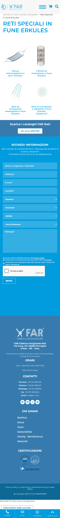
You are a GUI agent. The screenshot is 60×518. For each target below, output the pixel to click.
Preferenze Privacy (39, 487)
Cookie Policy (24, 487)
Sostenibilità (24, 432)
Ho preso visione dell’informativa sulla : (24, 258)
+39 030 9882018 (34, 382)
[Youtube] (37, 402)
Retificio (22, 417)
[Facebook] (22, 402)
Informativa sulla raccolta (17, 507)
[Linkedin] (27, 402)
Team (20, 427)
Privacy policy (39, 258)
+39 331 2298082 (35, 389)
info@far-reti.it (33, 395)
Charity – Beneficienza (30, 436)
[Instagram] (32, 402)
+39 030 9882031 (34, 385)
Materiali (22, 441)
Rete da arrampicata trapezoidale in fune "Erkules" (15, 110)
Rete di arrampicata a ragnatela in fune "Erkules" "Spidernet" (41, 110)
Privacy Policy (11, 487)
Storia (20, 422)
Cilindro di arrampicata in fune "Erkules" (41, 73)
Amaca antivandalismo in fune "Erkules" (15, 73)
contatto (48, 260)
